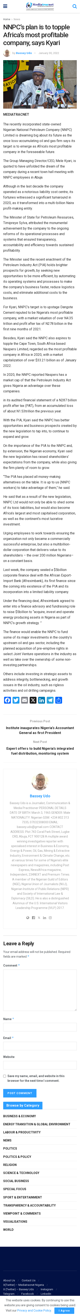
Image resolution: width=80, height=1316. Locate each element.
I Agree (64, 1310)
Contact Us (28, 1280)
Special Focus (14, 1189)
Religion (10, 1165)
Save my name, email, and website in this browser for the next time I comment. (36, 1078)
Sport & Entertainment (22, 1197)
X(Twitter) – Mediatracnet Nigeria (23, 1284)
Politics (10, 1148)
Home (6, 19)
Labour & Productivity (22, 1132)
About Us (9, 1280)
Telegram (9, 1293)
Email (8, 1038)
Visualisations (15, 1221)
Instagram (47, 1289)
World (8, 1229)
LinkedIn (46, 1293)
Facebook (27, 1293)
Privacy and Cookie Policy (34, 1310)
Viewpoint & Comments (22, 1213)
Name (8, 1019)
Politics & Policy (17, 1156)
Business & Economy (19, 1116)
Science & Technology (21, 1173)
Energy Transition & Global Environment (36, 1124)
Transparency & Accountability (29, 1205)
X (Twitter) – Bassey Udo (18, 1289)
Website (9, 1057)
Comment (11, 965)
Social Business (16, 1181)
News (17, 19)
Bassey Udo (24, 53)
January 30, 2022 (49, 53)
